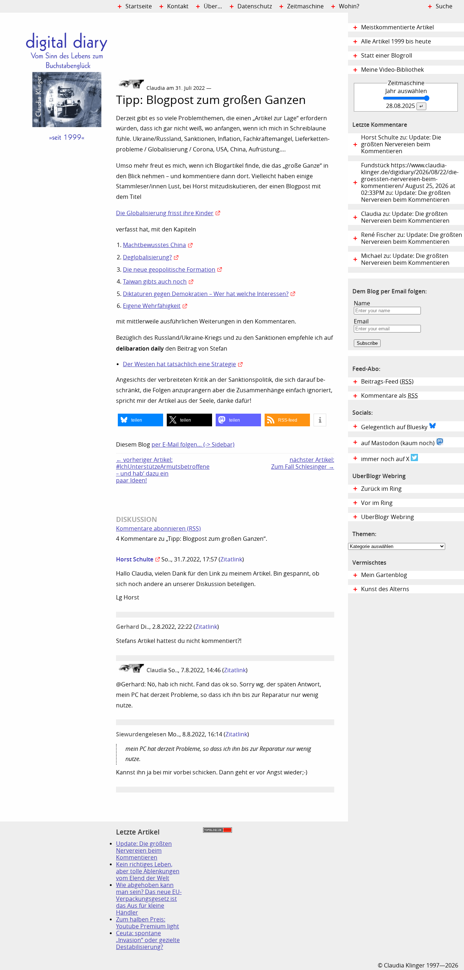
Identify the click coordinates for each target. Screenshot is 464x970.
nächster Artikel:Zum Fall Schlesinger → (302, 463)
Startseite (138, 6)
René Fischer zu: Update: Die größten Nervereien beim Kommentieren (411, 238)
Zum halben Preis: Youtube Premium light (147, 923)
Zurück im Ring (381, 488)
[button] (140, 420)
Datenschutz (254, 6)
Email (361, 321)
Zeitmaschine (305, 6)
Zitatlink (231, 559)
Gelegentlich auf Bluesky (395, 427)
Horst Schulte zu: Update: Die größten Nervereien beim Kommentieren (401, 144)
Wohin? (349, 6)
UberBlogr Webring (387, 517)
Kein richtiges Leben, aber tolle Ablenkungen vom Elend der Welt (147, 871)
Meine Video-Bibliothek (392, 69)
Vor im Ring (377, 502)
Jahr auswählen (406, 91)
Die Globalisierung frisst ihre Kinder (165, 213)
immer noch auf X (386, 459)
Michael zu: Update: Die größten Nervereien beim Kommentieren (405, 259)
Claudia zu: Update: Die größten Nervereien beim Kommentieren (405, 217)
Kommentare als (389, 395)
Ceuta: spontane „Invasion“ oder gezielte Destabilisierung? (148, 940)
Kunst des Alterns (385, 589)
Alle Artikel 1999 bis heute (396, 41)
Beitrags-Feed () (387, 381)
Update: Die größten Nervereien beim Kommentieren (144, 850)
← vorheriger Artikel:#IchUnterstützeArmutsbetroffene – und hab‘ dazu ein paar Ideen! (148, 470)
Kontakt (177, 6)
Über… (213, 6)
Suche (444, 6)
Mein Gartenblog (384, 575)
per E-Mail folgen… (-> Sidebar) (193, 444)
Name (362, 303)
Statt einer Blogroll (386, 55)
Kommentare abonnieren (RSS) (158, 528)
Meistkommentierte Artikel (397, 27)
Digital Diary (58, 121)
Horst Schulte (134, 559)
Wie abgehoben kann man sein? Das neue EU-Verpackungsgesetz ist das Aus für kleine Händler (149, 899)
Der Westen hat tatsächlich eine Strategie (179, 364)
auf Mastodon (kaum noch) (398, 443)
